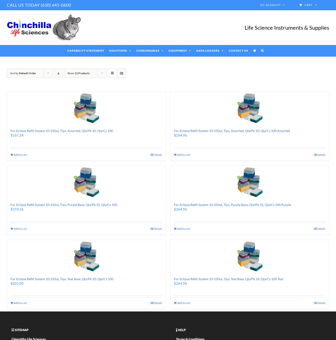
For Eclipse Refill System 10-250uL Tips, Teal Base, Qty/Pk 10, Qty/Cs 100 (62, 279)
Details (158, 154)
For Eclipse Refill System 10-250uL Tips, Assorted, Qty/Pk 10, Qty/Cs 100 (62, 131)
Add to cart (20, 154)
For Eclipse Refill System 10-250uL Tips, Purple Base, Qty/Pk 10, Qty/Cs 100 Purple (232, 205)
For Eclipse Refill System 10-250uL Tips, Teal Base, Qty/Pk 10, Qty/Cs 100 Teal (228, 279)
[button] (262, 50)
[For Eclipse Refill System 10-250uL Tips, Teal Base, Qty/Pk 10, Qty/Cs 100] (86, 256)
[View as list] (121, 73)
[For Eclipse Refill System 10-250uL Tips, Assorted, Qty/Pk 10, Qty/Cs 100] (86, 108)
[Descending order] (58, 73)
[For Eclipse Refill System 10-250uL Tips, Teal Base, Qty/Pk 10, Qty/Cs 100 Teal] (250, 256)
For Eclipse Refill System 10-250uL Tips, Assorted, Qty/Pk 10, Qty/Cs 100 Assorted (232, 131)
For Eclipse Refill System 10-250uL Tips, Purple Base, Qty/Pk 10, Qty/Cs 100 (64, 205)
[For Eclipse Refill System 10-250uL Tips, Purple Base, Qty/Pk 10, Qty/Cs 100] (86, 182)
